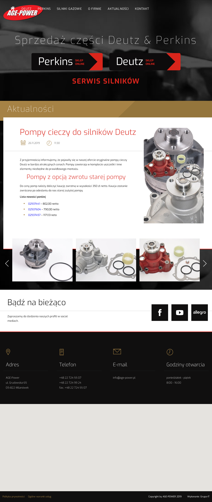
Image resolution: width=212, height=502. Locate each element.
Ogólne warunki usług (39, 496)
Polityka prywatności (13, 496)
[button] (106, 444)
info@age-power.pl (124, 377)
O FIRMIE (95, 9)
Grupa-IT (205, 496)
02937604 (34, 209)
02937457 (34, 215)
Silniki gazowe (69, 9)
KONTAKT (142, 9)
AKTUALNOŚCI (118, 9)
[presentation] (7, 263)
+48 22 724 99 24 (70, 382)
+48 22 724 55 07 (70, 377)
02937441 (34, 203)
